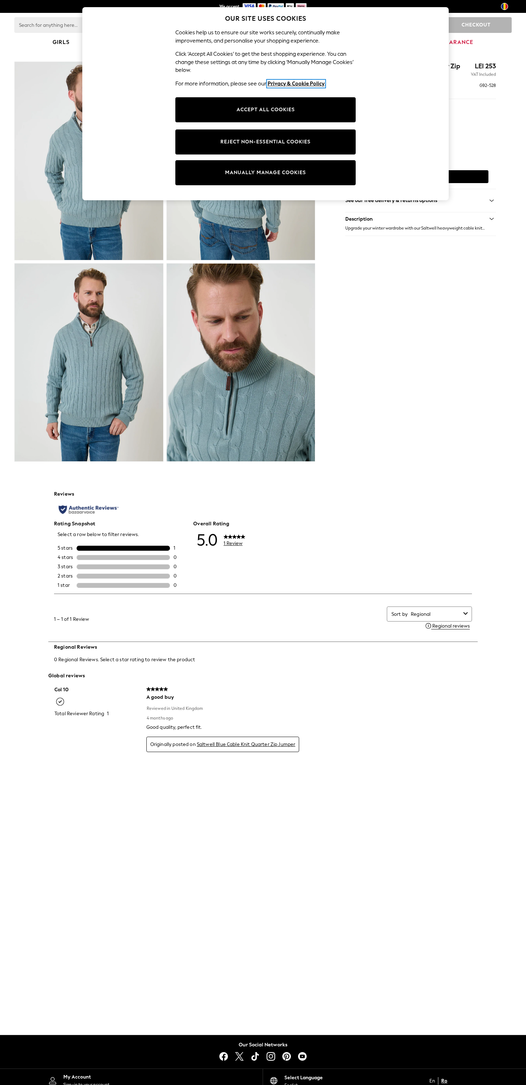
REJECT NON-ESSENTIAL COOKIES (265, 142)
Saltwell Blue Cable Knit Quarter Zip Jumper (246, 744)
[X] (239, 1056)
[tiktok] (255, 1056)
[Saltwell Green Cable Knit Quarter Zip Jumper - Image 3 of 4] (89, 363)
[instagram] (271, 1056)
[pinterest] (286, 1056)
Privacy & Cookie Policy (296, 83)
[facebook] (224, 1056)
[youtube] (302, 1056)
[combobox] (435, 614)
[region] (265, 103)
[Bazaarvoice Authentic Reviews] (89, 509)
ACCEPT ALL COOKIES (266, 110)
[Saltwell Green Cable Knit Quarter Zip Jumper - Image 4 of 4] (241, 363)
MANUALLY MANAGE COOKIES (265, 173)
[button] (420, 218)
